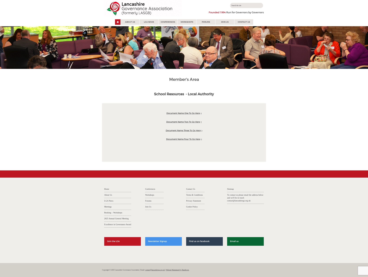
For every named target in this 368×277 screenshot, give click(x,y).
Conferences (168, 22)
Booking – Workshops (113, 213)
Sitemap (230, 189)
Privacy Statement (193, 201)
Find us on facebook (199, 241)
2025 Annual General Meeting (116, 219)
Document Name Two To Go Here (183, 122)
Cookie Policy (192, 207)
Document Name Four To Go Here (183, 139)
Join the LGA (113, 241)
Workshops (187, 22)
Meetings (108, 207)
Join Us (225, 22)
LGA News (149, 22)
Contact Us (244, 22)
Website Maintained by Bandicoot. (177, 270)
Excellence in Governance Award (117, 224)
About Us (130, 22)
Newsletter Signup (157, 241)
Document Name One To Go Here (183, 113)
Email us (234, 241)
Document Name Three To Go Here (183, 130)
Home (106, 189)
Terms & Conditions (194, 195)
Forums (206, 22)
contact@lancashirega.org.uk (239, 201)
